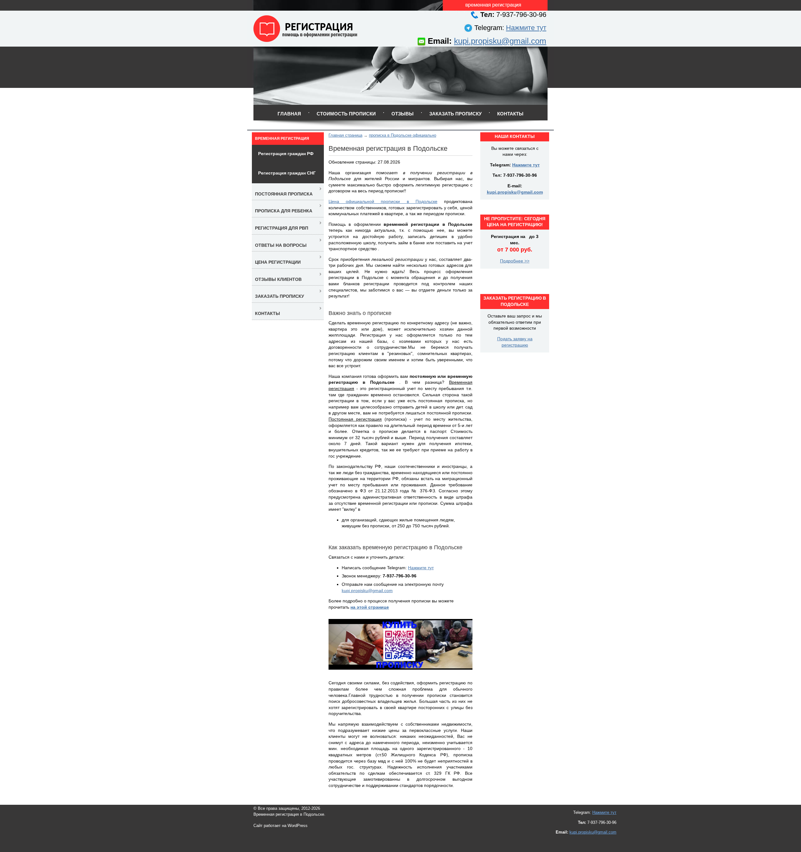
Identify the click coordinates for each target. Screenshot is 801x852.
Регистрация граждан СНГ (287, 172)
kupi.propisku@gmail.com (500, 41)
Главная (289, 113)
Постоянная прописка (284, 193)
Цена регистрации (278, 262)
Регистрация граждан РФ (286, 153)
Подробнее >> (514, 260)
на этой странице (369, 607)
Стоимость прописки (346, 113)
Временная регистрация (282, 138)
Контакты (510, 113)
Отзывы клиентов (278, 279)
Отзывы (402, 113)
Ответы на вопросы (281, 245)
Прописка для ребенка (283, 210)
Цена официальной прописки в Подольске (383, 201)
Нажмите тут (526, 28)
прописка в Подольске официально (402, 135)
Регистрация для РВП (281, 228)
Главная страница (345, 135)
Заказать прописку (455, 113)
